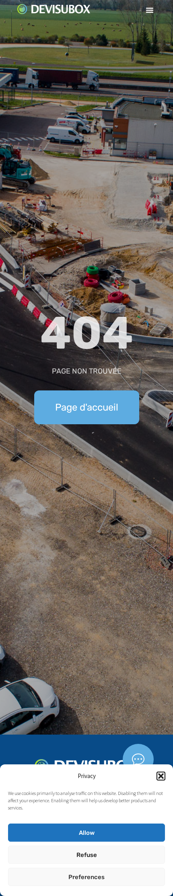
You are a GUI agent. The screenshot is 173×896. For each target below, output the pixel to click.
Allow (87, 832)
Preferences (86, 877)
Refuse (86, 855)
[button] (161, 776)
